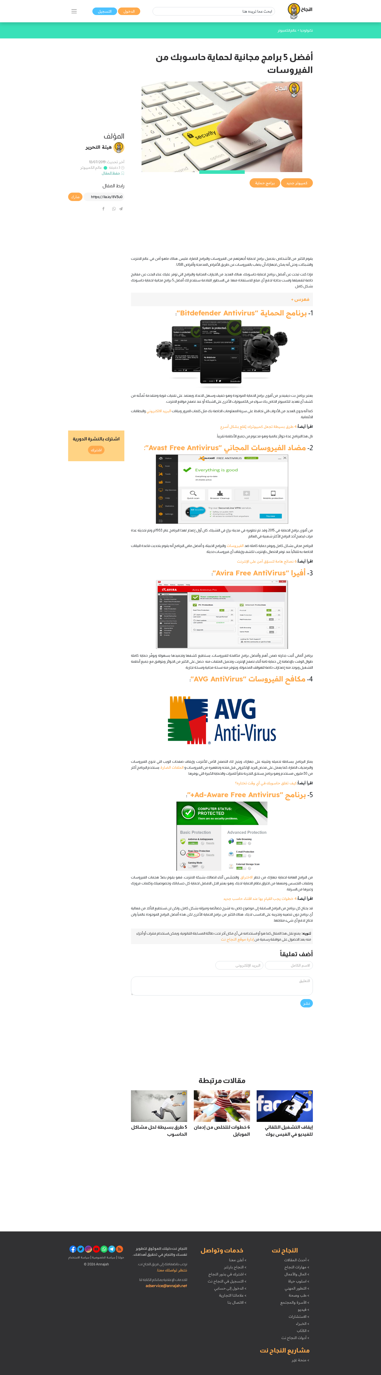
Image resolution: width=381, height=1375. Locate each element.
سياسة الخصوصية (103, 1257)
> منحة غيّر (300, 1360)
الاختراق (246, 877)
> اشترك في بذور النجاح (227, 1274)
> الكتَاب (303, 1330)
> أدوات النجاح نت (295, 1337)
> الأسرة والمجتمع (294, 1302)
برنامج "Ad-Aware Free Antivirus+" (246, 794)
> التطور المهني (297, 1288)
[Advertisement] (222, 219)
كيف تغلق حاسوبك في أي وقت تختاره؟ (266, 783)
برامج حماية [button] (265, 183)
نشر (306, 1003)
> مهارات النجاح (296, 1267)
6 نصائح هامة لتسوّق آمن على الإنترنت (267, 561)
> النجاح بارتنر (235, 1267)
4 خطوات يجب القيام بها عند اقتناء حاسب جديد (259, 898)
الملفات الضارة (172, 767)
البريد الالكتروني (158, 411)
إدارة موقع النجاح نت (237, 939)
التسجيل (105, 11)
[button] (222, 299)
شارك (75, 197)
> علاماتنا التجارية (232, 1295)
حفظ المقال (111, 173)
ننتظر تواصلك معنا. (172, 1270)
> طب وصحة (299, 1295)
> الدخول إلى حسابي (230, 1288)
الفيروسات (235, 545)
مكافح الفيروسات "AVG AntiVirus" (248, 678)
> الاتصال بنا (237, 1302)
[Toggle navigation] (74, 11)
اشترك (96, 450)
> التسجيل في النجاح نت (227, 1281)
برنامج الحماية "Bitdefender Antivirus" (242, 312)
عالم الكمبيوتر (91, 167)
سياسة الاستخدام (79, 1257)
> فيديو (303, 1309)
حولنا (120, 1257)
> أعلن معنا (237, 1260)
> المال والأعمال (296, 1274)
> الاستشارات (299, 1316)
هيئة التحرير (99, 147)
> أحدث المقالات (296, 1260)
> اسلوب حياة (298, 1281)
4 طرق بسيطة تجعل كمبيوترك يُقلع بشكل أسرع (258, 426)
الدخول (129, 11)
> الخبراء (302, 1323)
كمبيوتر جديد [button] (296, 183)
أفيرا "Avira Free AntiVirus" (259, 572)
